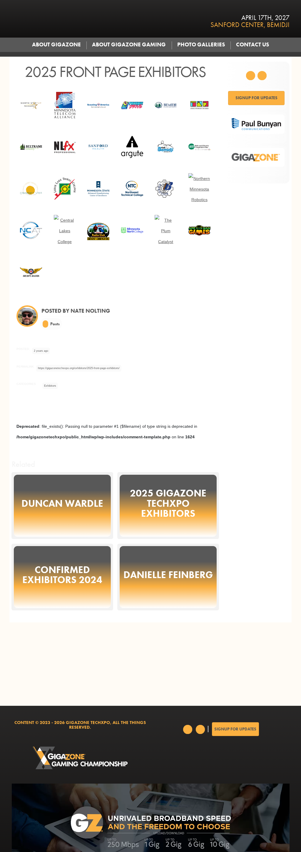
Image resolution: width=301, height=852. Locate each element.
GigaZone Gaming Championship (80, 758)
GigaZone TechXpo (92, 19)
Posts (54, 323)
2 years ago (41, 350)
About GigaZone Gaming (129, 44)
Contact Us (252, 44)
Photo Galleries (201, 44)
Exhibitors (50, 385)
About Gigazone (56, 44)
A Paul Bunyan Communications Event (221, 758)
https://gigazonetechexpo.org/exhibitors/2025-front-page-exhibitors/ (79, 368)
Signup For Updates (256, 97)
